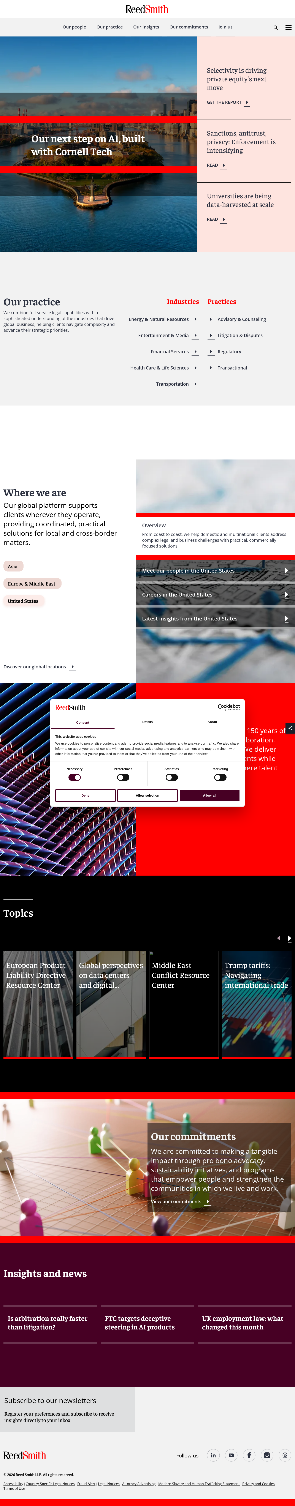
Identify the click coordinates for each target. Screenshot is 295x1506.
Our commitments (189, 27)
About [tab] (212, 722)
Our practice (110, 27)
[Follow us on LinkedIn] (213, 1455)
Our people (74, 27)
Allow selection (147, 795)
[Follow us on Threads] (285, 1455)
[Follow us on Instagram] (267, 1455)
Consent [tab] (82, 722)
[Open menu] (288, 27)
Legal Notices (109, 1483)
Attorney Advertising (139, 1483)
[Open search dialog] (276, 27)
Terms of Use (14, 1488)
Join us (226, 27)
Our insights (146, 27)
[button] (290, 938)
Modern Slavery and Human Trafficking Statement (199, 1483)
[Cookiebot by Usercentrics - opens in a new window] (221, 707)
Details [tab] (147, 722)
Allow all (209, 795)
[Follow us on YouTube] (231, 1455)
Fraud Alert (86, 1483)
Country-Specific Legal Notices (50, 1483)
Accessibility (13, 1483)
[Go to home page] (148, 9)
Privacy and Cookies (258, 1483)
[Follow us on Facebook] (249, 1455)
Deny (85, 795)
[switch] (123, 777)
